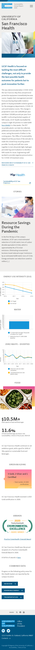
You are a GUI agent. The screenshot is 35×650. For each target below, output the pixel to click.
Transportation (11, 597)
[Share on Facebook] (20, 612)
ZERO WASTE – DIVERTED (17, 344)
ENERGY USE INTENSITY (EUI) (17, 276)
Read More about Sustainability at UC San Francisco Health (16, 164)
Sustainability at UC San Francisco (11, 182)
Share (11, 612)
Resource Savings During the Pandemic (16, 227)
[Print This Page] (24, 612)
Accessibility (13, 647)
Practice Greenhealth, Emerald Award (17, 539)
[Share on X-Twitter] (17, 612)
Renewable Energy (11, 590)
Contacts (5, 638)
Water (17, 309)
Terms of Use (22, 647)
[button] (31, 6)
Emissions (8, 584)
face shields (6, 125)
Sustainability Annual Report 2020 (18, 6)
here (19, 557)
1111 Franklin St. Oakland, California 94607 (17, 635)
